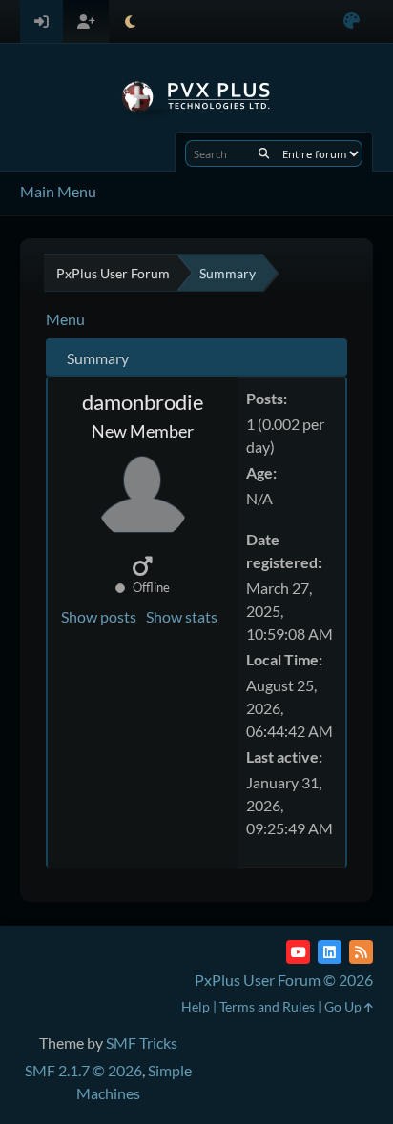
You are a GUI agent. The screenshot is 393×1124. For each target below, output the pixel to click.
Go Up (344, 1006)
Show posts (98, 616)
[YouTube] (298, 952)
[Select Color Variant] (351, 21)
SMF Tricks (141, 1042)
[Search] (264, 153)
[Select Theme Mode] (130, 21)
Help (195, 1006)
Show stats (181, 616)
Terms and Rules (267, 1006)
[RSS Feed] (361, 952)
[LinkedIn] (329, 952)
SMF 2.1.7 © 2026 (83, 1070)
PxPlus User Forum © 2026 (284, 980)
